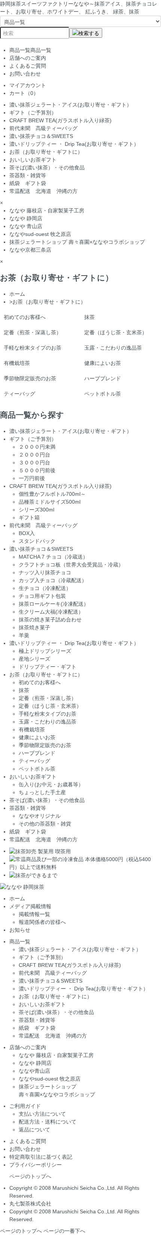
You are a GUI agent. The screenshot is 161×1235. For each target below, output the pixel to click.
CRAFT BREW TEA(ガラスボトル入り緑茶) (60, 120)
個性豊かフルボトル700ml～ (52, 494)
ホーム (17, 294)
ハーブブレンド (102, 378)
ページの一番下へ (64, 1231)
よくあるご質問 (27, 66)
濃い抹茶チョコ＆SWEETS (41, 136)
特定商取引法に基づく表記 (40, 1157)
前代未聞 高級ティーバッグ (43, 128)
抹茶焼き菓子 (34, 627)
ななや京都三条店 (30, 250)
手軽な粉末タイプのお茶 (32, 348)
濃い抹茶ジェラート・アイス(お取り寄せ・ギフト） (70, 105)
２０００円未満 (37, 447)
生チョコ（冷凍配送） (45, 588)
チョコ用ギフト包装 (42, 596)
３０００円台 (34, 463)
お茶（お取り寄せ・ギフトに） (48, 152)
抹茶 (89, 317)
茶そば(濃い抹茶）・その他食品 (47, 167)
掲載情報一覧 (34, 914)
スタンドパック (37, 541)
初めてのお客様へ (25, 317)
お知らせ (19, 930)
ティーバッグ (19, 394)
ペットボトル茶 (102, 394)
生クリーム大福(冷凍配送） (51, 612)
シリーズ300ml (36, 510)
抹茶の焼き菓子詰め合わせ (50, 620)
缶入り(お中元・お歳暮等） (51, 784)
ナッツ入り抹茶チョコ (45, 572)
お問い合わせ (25, 74)
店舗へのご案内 (27, 58)
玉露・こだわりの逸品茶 (113, 348)
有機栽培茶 (17, 363)
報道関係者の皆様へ (42, 922)
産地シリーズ (34, 659)
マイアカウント (27, 85)
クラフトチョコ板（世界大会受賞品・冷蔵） (71, 565)
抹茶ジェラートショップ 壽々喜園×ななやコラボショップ (77, 242)
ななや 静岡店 (25, 218)
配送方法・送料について (47, 1122)
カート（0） (24, 93)
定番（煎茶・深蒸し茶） (32, 332)
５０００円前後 (37, 470)
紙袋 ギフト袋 (27, 183)
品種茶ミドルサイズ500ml (49, 502)
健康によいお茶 (102, 363)
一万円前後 (32, 478)
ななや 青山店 (25, 226)
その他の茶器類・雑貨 (45, 824)
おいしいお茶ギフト (33, 160)
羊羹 (24, 635)
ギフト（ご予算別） (33, 113)
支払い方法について (42, 1114)
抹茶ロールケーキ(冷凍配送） (54, 604)
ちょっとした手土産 (42, 792)
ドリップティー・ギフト (47, 667)
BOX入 (27, 533)
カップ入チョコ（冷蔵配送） (53, 580)
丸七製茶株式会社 (30, 1204)
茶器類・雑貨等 (27, 175)
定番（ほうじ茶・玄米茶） (115, 332)
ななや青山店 (34, 1071)
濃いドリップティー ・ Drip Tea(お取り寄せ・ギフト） (74, 144)
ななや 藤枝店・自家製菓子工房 (46, 210)
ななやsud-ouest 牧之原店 (40, 234)
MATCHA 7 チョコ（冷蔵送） (53, 557)
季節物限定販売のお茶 (30, 378)
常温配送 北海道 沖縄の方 (43, 191)
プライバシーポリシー (35, 1165)
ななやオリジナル (40, 816)
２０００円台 (34, 455)
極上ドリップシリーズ (45, 651)
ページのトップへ (30, 1176)
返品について (34, 1130)
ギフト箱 (29, 517)
